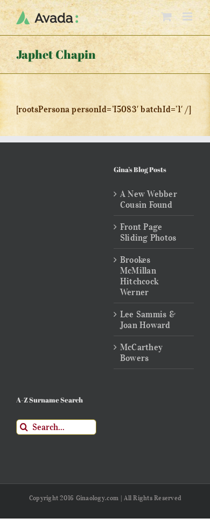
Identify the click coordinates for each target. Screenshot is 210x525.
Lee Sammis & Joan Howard (148, 319)
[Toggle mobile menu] (188, 16)
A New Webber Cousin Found (148, 199)
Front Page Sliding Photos (148, 232)
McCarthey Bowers (141, 352)
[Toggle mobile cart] (166, 16)
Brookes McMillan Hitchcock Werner (139, 275)
